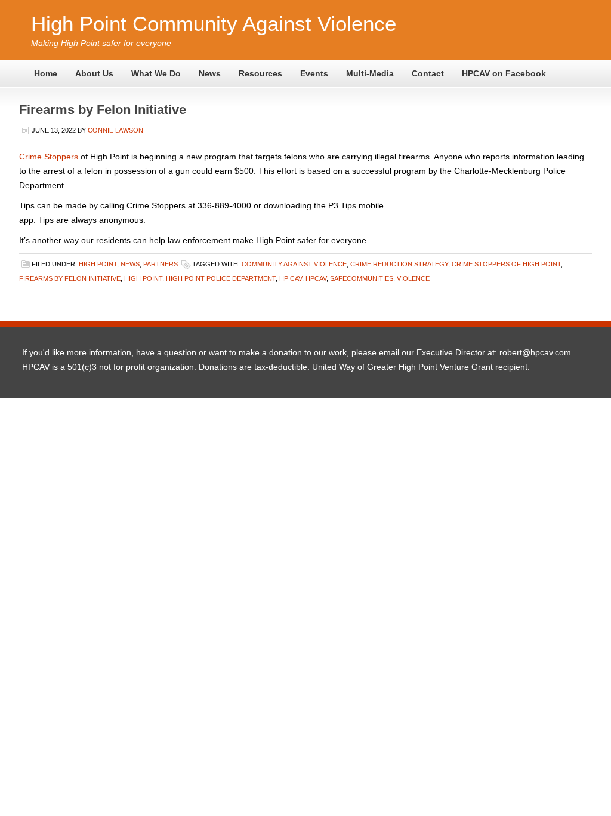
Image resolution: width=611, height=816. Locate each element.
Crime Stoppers (48, 156)
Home (45, 73)
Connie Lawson (115, 130)
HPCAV (316, 278)
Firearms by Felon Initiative (102, 109)
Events (314, 73)
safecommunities (361, 278)
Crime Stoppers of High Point (506, 264)
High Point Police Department (221, 278)
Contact (428, 73)
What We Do (156, 73)
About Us (94, 73)
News (210, 73)
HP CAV (290, 278)
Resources (260, 73)
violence (413, 278)
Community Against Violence (294, 264)
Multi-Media (370, 73)
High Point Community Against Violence (213, 23)
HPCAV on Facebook (504, 73)
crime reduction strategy (399, 264)
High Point (98, 264)
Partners (160, 264)
